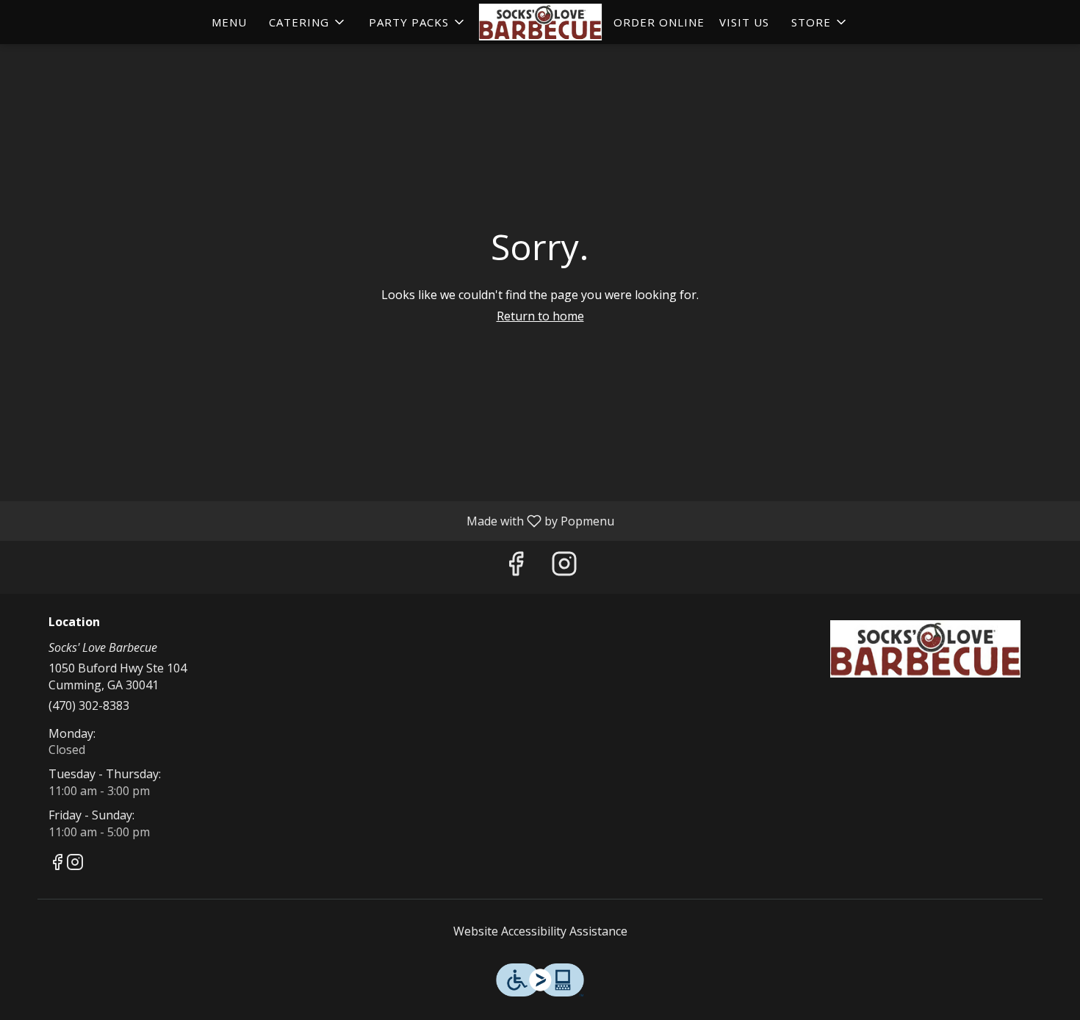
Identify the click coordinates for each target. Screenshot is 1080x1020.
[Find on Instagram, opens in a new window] (564, 567)
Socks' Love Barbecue (925, 649)
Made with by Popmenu (312, 520)
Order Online (659, 22)
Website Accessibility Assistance (540, 931)
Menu (229, 22)
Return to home (540, 316)
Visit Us (744, 22)
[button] (308, 22)
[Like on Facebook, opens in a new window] (516, 567)
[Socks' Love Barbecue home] (540, 22)
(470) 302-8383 (88, 705)
